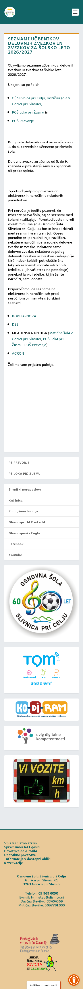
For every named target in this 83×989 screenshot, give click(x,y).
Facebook (16, 543)
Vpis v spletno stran (20, 843)
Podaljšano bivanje (23, 511)
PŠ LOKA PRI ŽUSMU (25, 473)
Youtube (15, 554)
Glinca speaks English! (26, 533)
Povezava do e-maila (20, 851)
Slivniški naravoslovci (25, 489)
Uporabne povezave (20, 854)
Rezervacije (13, 862)
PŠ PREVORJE (19, 462)
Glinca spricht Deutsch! (27, 522)
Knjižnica (16, 500)
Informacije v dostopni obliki (27, 858)
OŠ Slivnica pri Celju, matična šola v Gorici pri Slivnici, (41, 100)
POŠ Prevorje (23, 120)
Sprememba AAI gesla (22, 847)
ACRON (18, 353)
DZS (15, 324)
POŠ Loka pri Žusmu (28, 112)
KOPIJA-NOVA (24, 316)
